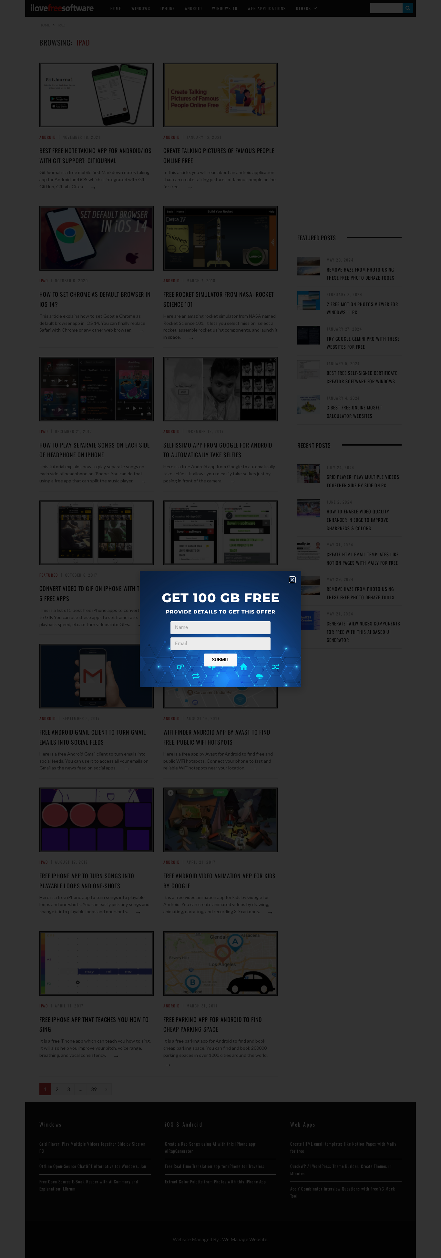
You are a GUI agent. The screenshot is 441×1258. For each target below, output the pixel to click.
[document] (220, 629)
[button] (292, 579)
